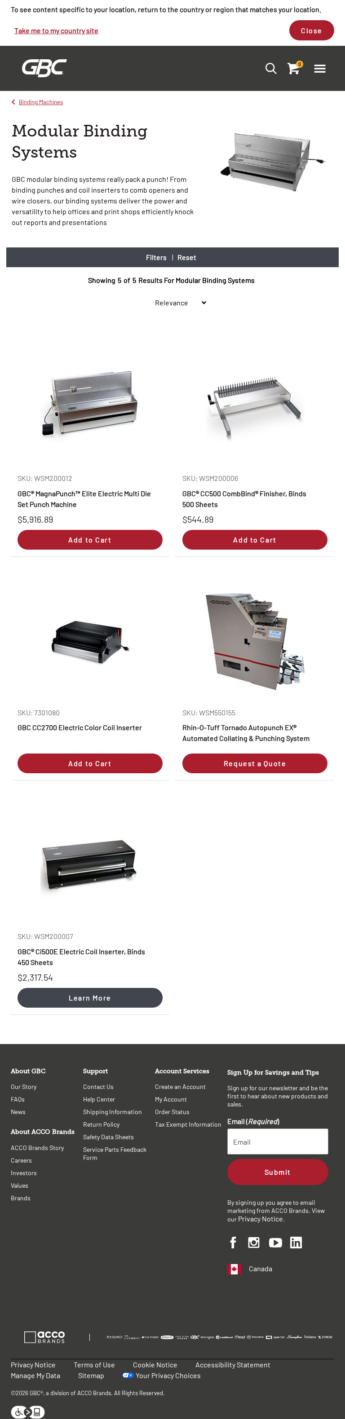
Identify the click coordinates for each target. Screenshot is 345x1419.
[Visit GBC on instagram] (258, 1244)
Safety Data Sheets (108, 1137)
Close (312, 30)
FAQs (18, 1099)
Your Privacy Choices (168, 1375)
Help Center (99, 1099)
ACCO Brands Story (37, 1147)
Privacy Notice (260, 1218)
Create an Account (180, 1086)
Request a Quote (255, 763)
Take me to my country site (56, 30)
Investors (24, 1173)
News (18, 1111)
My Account (171, 1099)
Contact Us (98, 1086)
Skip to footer (2, 2)
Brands (21, 1198)
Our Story (23, 1086)
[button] (320, 68)
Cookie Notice (155, 1364)
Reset (186, 257)
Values (19, 1185)
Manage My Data (35, 1375)
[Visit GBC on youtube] (279, 1244)
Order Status (172, 1111)
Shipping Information (112, 1111)
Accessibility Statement (232, 1364)
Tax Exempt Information (188, 1124)
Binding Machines (41, 102)
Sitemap (91, 1375)
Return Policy (101, 1124)
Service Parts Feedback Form (114, 1153)
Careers (21, 1160)
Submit (278, 1172)
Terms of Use (94, 1364)
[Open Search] (268, 68)
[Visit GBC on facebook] (237, 1244)
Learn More (90, 997)
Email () (253, 1121)
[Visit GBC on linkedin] (300, 1244)
